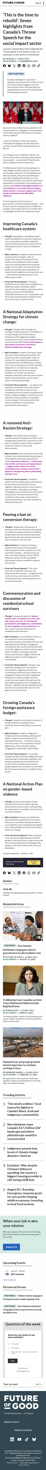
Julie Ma (10, 59)
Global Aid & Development (16, 60)
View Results (23, 1368)
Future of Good (14, 957)
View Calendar (9, 1279)
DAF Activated (17, 1274)
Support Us (11, 1247)
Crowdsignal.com (23, 1371)
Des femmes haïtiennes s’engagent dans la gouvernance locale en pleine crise (22, 949)
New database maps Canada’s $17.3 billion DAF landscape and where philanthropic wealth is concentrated (24, 1132)
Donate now (34, 862)
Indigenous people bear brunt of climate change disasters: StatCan (22, 1152)
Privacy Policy (12, 1422)
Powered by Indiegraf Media (28, 1454)
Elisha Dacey (12, 1010)
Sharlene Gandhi (14, 1072)
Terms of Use (24, 1465)
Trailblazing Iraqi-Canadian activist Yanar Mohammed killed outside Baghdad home (22, 1003)
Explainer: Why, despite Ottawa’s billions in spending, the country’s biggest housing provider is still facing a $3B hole (24, 1173)
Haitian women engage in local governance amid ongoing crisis (23, 1297)
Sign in (38, 3)
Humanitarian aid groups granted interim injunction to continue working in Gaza (21, 1065)
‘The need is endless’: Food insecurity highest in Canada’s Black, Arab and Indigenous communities (24, 1109)
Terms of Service (23, 1430)
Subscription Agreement (29, 1463)
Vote (12, 1361)
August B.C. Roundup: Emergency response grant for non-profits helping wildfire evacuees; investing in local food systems (25, 1197)
